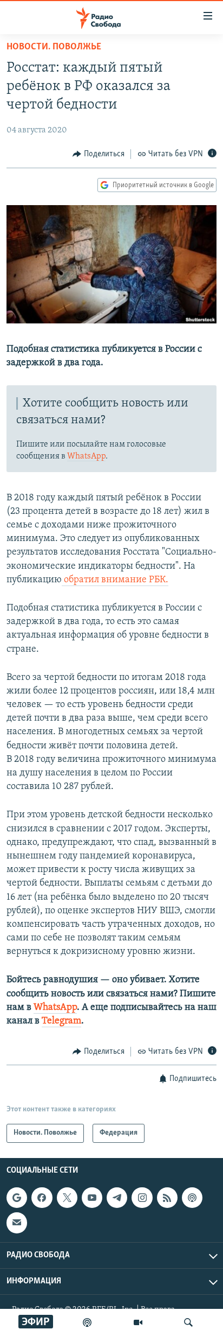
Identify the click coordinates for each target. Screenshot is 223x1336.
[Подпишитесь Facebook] (41, 1197)
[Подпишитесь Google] (16, 1197)
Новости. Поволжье (53, 47)
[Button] (98, 154)
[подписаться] (16, 1222)
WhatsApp (86, 456)
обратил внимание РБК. (115, 580)
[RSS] (167, 1197)
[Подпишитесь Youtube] (92, 1197)
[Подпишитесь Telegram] (117, 1197)
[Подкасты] (192, 1197)
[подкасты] (87, 1322)
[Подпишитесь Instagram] (142, 1197)
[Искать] (188, 1322)
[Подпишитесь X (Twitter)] (67, 1197)
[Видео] (138, 1322)
